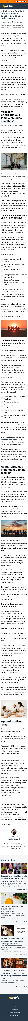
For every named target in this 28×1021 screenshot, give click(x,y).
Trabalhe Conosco (14, 1015)
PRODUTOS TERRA (21, 1)
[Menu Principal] (25, 6)
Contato (14, 1006)
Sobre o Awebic (14, 1009)
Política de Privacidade (14, 1012)
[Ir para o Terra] (5, 1)
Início (14, 1003)
